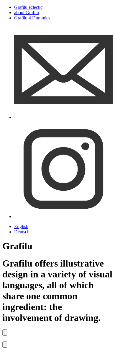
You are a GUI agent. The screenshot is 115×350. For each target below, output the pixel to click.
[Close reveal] (4, 332)
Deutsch (21, 231)
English (21, 226)
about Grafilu (26, 12)
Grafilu (28, 7)
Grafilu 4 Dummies (32, 17)
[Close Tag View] (4, 344)
